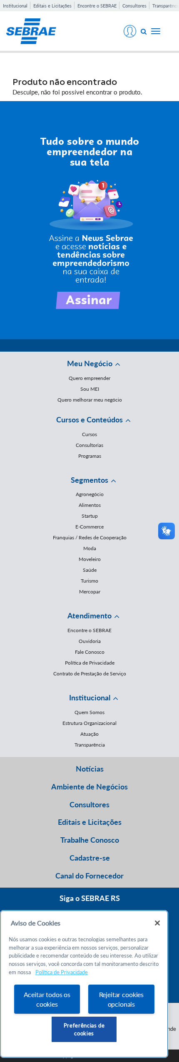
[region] (84, 984)
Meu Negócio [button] (89, 363)
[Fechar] (157, 923)
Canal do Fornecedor (89, 875)
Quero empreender (89, 378)
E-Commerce (89, 527)
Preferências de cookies (84, 1029)
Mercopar (89, 591)
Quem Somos (89, 712)
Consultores (134, 5)
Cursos (89, 434)
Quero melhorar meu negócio (89, 400)
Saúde (90, 570)
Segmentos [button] (89, 479)
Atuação (89, 734)
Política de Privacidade (89, 663)
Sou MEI (89, 389)
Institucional (15, 5)
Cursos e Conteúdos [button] (89, 419)
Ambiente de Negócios (89, 786)
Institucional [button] (89, 697)
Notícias (90, 768)
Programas (89, 456)
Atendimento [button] (89, 615)
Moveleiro (90, 559)
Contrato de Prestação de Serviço (89, 673)
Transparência (90, 745)
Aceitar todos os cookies (47, 999)
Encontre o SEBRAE (97, 5)
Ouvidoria (90, 641)
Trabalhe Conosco (89, 839)
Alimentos (90, 505)
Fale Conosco (89, 652)
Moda (89, 548)
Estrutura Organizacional (89, 723)
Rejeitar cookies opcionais (121, 999)
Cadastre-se (90, 857)
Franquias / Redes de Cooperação (90, 537)
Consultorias (89, 445)
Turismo (89, 581)
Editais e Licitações (52, 5)
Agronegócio (90, 494)
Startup (90, 516)
